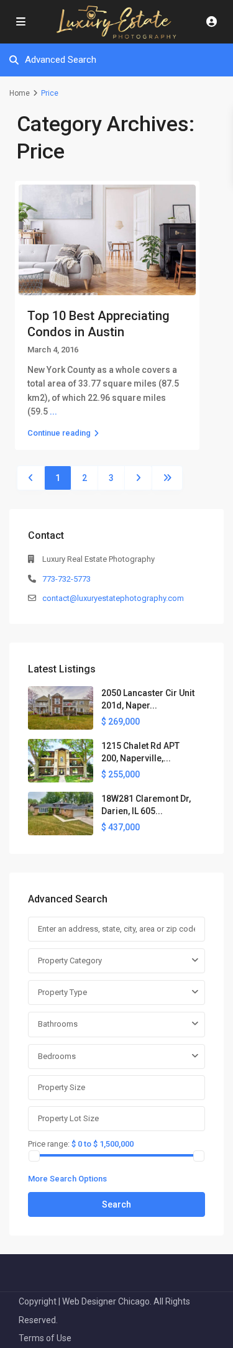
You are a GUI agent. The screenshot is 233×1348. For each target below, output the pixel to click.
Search (116, 1204)
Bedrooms (57, 1056)
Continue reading (59, 433)
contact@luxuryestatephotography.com (113, 598)
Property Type (62, 992)
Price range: (49, 1143)
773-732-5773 (66, 579)
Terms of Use (45, 1338)
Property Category (70, 960)
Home (19, 93)
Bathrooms (58, 1024)
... (53, 411)
